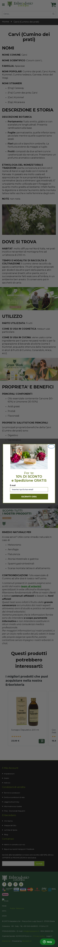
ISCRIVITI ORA (29, 496)
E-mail (12, 485)
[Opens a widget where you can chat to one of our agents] (47, 942)
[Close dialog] (51, 446)
